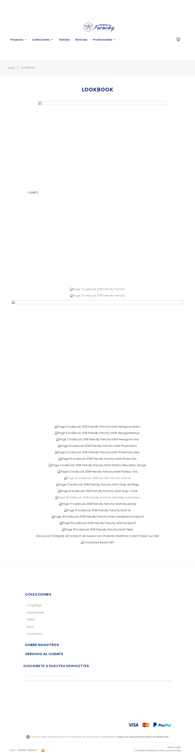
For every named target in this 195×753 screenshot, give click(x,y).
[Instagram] (162, 687)
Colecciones (38, 594)
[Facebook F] (155, 687)
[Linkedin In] (169, 687)
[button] (142, 39)
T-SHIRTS (32, 192)
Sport (30, 627)
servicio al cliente (44, 653)
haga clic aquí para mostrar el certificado (143, 736)
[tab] (97, 594)
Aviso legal (174, 747)
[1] (167, 676)
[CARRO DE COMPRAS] (178, 39)
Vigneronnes (35, 612)
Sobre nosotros (42, 644)
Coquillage (34, 605)
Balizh (31, 619)
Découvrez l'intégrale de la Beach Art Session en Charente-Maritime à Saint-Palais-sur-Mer (97, 536)
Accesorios (34, 634)
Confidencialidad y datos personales (157, 750)
